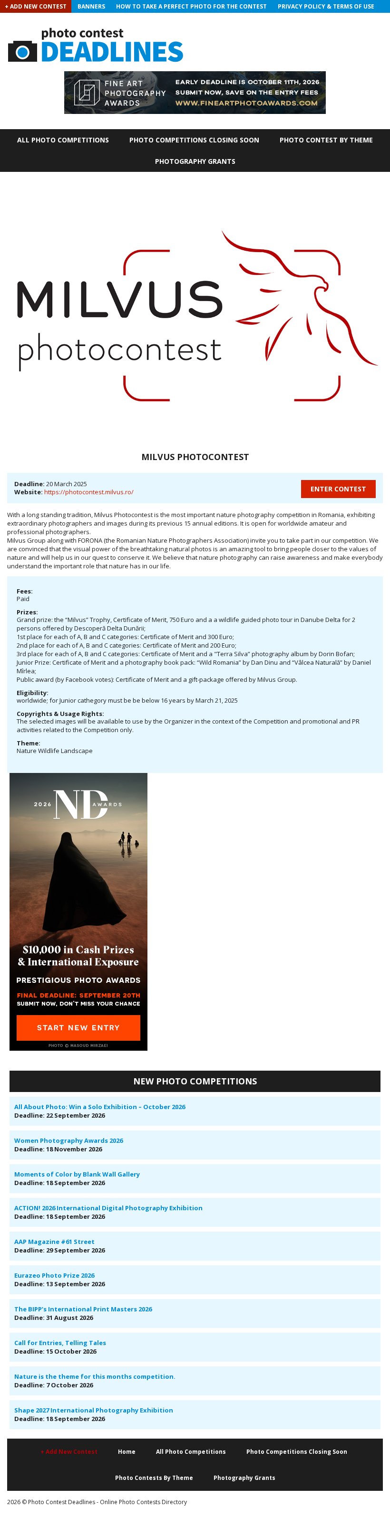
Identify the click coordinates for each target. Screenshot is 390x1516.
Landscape (77, 750)
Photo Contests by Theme (154, 1478)
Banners (91, 6)
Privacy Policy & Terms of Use (326, 6)
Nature (27, 750)
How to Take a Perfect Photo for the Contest (191, 6)
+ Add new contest (69, 1452)
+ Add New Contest (36, 6)
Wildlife (48, 750)
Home (127, 1452)
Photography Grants (195, 161)
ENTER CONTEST (338, 488)
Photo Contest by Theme (326, 139)
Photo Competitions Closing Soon (194, 139)
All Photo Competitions (63, 139)
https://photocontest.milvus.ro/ (89, 492)
